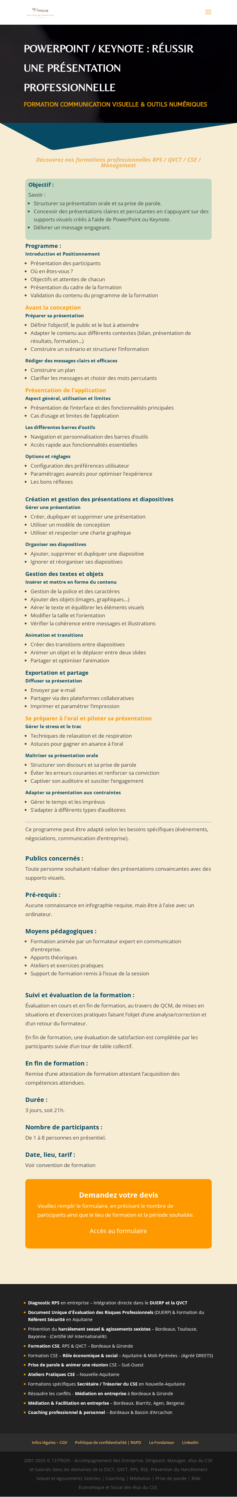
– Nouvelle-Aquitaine (73, 1374)
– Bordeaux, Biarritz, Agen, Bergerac (106, 1403)
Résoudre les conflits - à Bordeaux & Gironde (100, 1393)
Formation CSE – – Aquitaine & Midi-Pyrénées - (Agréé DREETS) (120, 1355)
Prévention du (67, 1329)
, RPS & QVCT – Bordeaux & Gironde (80, 1346)
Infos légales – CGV (49, 1442)
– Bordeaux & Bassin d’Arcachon (100, 1412)
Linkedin (190, 1442)
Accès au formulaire (118, 1231)
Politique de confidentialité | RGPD (108, 1442)
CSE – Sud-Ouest (85, 1365)
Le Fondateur (161, 1442)
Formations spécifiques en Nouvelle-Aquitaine (106, 1384)
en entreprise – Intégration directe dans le (107, 1303)
